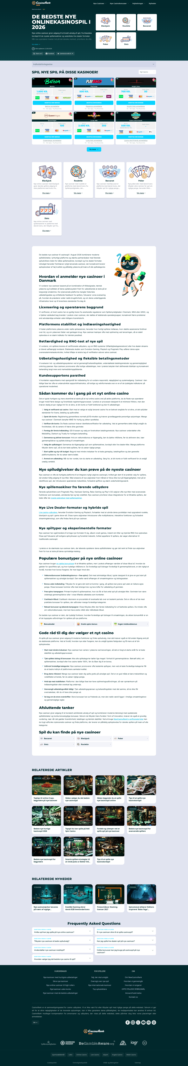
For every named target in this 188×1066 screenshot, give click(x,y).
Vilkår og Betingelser (110, 1063)
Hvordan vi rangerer (133, 985)
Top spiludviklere (100, 989)
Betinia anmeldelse (52, 106)
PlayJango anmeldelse (94, 106)
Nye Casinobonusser (118, 3)
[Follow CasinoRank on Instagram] (133, 1022)
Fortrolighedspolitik (80, 1063)
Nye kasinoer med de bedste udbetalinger (60, 993)
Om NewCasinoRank (133, 977)
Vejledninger (137, 3)
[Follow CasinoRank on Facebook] (127, 1022)
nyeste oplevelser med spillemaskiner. (66, 498)
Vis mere (92, 149)
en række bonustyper (65, 563)
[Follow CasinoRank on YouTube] (143, 1022)
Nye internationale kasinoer (99, 985)
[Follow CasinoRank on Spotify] (148, 1022)
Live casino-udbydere (48, 512)
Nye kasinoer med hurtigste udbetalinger (60, 977)
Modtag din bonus (52, 103)
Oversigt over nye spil (100, 981)
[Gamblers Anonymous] (122, 1043)
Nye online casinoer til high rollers (60, 985)
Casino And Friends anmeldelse (135, 140)
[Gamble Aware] (97, 1043)
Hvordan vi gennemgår (133, 981)
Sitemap (138, 1063)
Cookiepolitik (52, 1063)
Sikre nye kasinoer (60, 981)
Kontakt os (133, 997)
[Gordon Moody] (67, 1043)
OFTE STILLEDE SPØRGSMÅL (133, 989)
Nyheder (152, 3)
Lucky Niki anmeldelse (94, 140)
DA (34, 1022)
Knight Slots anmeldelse (136, 106)
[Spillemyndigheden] (48, 1043)
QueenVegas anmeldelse (52, 140)
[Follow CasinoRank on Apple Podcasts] (154, 1022)
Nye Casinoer (98, 3)
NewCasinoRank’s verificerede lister (129, 719)
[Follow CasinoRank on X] (138, 1022)
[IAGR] (134, 1043)
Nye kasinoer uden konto (60, 989)
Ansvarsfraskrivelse (133, 993)
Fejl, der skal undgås (99, 977)
